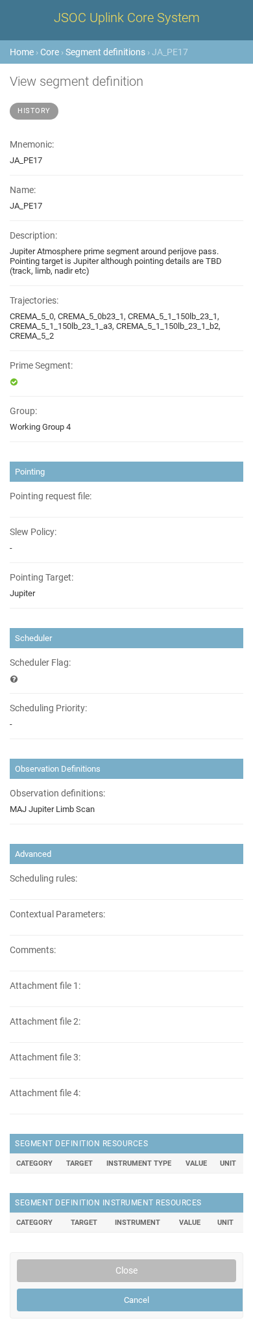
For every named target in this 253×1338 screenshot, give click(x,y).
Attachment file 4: (45, 1093)
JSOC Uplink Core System (127, 17)
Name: (23, 190)
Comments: (33, 950)
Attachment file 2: (45, 1022)
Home (22, 52)
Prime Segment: (41, 366)
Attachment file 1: (45, 986)
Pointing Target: (41, 578)
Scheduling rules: (43, 879)
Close (126, 1270)
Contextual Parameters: (57, 914)
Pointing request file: (50, 496)
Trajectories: (34, 301)
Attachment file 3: (45, 1057)
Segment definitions (105, 52)
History (34, 111)
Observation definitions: (57, 793)
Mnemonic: (32, 145)
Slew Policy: (33, 532)
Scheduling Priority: (48, 708)
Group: (23, 411)
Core (49, 52)
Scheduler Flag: (40, 663)
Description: (33, 236)
